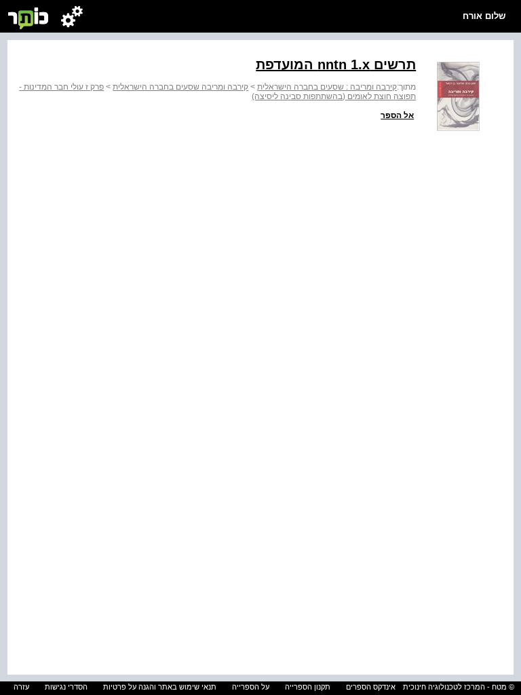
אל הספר (397, 115)
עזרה (21, 687)
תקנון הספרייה (307, 687)
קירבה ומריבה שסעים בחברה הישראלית (180, 87)
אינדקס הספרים (370, 687)
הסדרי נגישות (66, 687)
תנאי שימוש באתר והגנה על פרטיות (159, 687)
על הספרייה (250, 687)
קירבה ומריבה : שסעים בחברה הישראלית (327, 87)
